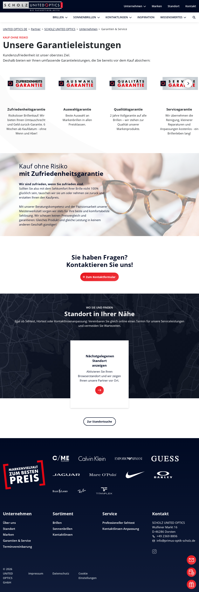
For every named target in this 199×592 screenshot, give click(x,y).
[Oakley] (163, 474)
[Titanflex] (104, 490)
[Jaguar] (66, 474)
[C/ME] (61, 458)
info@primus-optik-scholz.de (176, 540)
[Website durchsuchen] (192, 17)
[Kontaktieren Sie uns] (191, 560)
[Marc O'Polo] (102, 474)
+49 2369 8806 (167, 536)
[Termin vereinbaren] (191, 572)
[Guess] (165, 458)
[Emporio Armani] (128, 458)
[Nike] (135, 474)
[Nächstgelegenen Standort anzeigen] (99, 390)
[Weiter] (188, 83)
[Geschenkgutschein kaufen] (191, 584)
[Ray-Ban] (81, 490)
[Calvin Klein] (92, 458)
